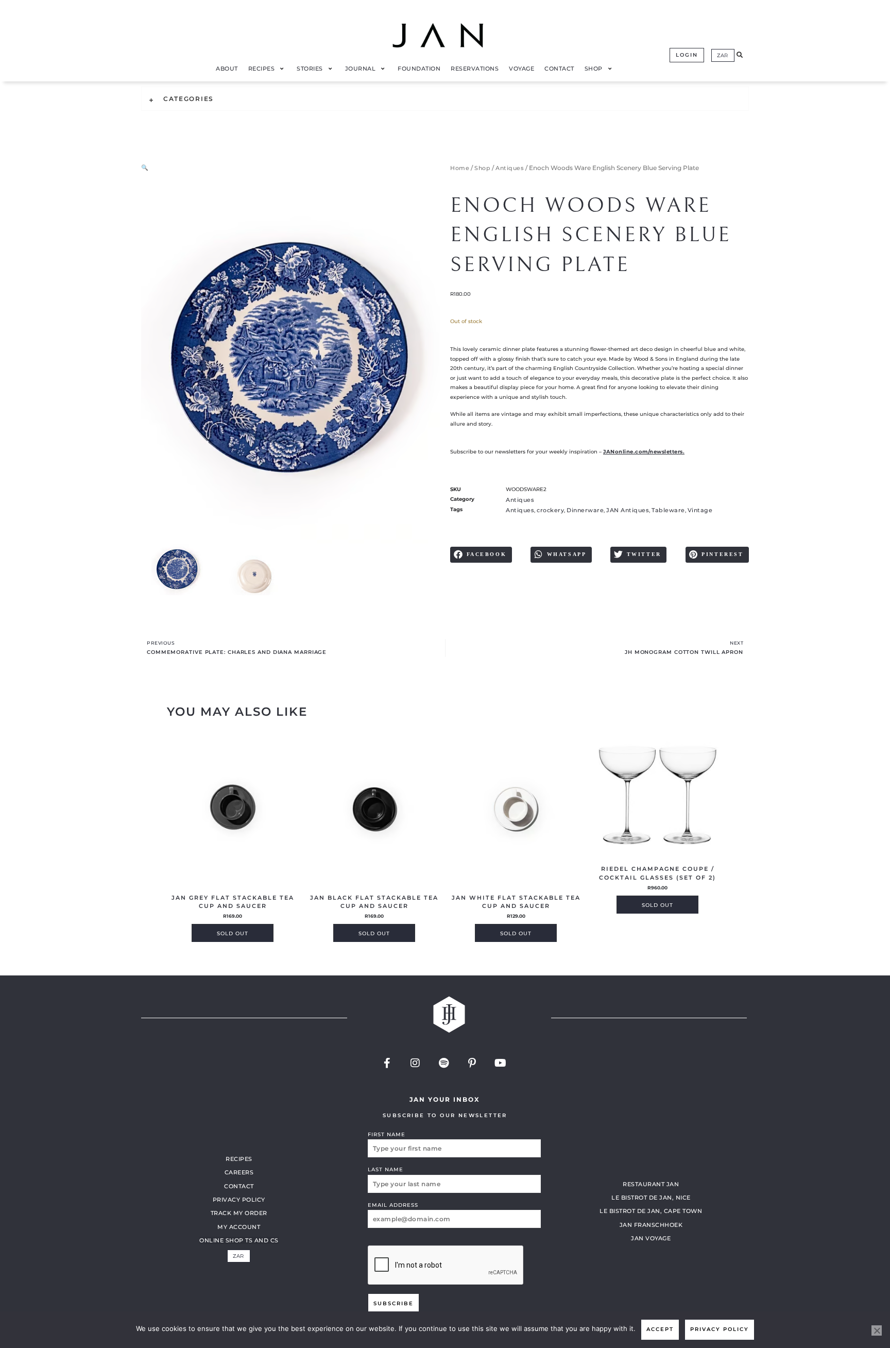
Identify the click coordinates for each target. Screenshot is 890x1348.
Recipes (239, 1158)
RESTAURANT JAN (651, 1184)
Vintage (700, 510)
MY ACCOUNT (238, 1227)
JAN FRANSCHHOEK (651, 1224)
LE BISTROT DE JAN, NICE (651, 1197)
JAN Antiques (627, 510)
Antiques (509, 168)
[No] (876, 1330)
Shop (482, 168)
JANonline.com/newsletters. (643, 451)
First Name (386, 1134)
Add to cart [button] (233, 933)
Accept (660, 1329)
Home (459, 168)
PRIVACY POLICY (239, 1199)
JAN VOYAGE (651, 1238)
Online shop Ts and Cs (239, 1240)
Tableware (668, 510)
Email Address (393, 1205)
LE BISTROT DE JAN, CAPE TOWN (651, 1211)
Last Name (385, 1169)
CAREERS (239, 1172)
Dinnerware (585, 510)
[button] (739, 55)
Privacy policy (719, 1329)
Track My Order (239, 1213)
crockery (550, 510)
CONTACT (239, 1186)
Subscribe (393, 1303)
